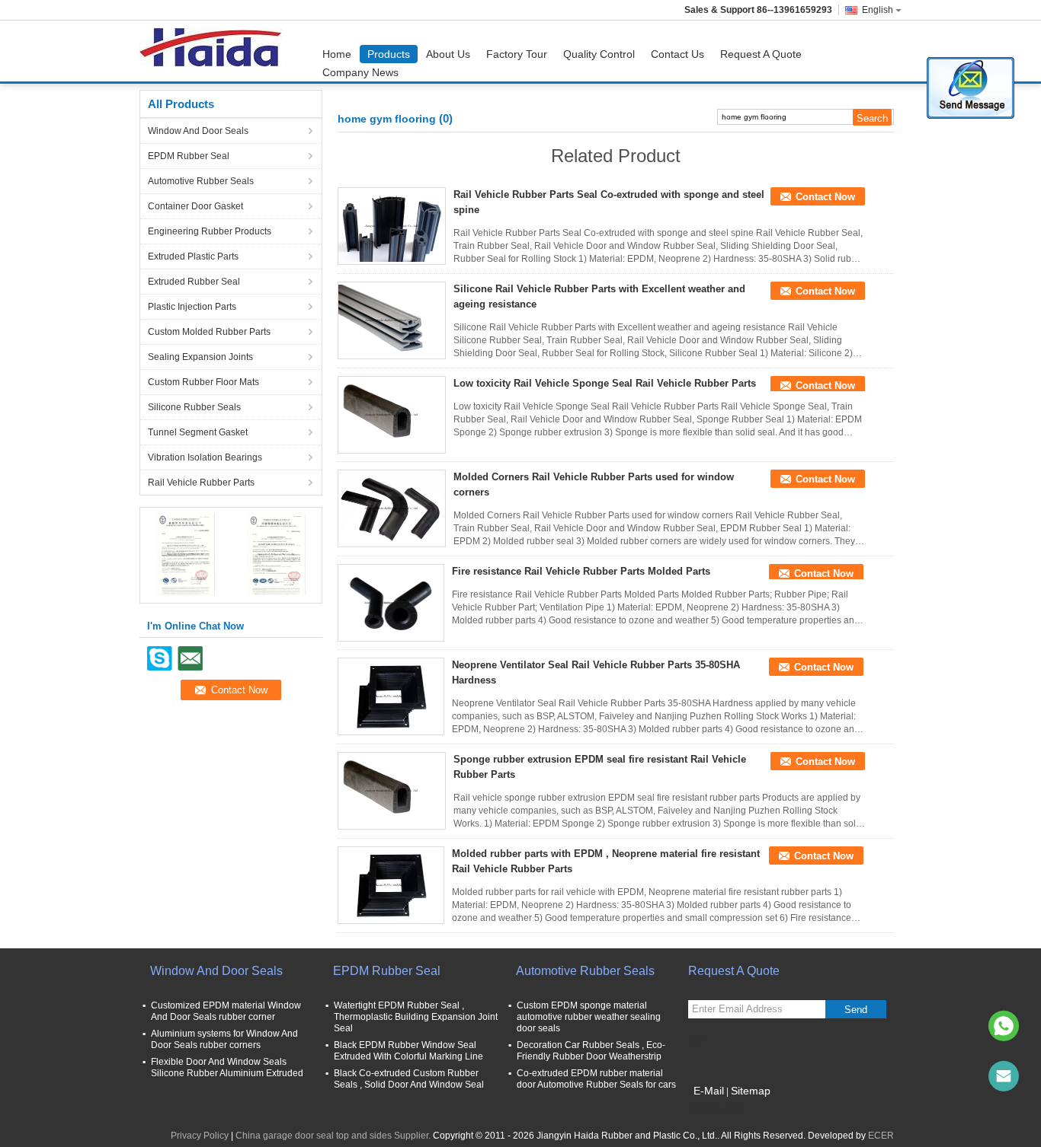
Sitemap (750, 1091)
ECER (881, 1135)
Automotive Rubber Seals (201, 181)
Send (855, 1009)
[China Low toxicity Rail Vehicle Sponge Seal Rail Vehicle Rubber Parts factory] (392, 415)
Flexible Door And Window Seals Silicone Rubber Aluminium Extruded (227, 1067)
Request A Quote (761, 54)
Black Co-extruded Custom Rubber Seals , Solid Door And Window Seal (409, 1079)
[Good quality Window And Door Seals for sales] (185, 553)
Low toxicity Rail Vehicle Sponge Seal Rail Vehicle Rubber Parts (604, 383)
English (877, 10)
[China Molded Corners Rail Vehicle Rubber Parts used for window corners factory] (392, 508)
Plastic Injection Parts (192, 306)
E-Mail (708, 1091)
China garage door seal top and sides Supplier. (334, 1135)
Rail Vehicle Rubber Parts (201, 482)
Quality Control (599, 54)
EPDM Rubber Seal (188, 156)
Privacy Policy (200, 1135)
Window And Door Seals (198, 131)
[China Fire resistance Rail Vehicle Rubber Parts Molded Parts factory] (391, 603)
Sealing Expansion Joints (200, 357)
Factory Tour (516, 54)
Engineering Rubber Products (209, 231)
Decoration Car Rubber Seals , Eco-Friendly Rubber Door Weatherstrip (591, 1051)
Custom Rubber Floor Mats (203, 382)
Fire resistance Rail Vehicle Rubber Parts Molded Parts (581, 571)
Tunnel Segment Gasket (198, 432)
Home (336, 54)
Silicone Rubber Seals (194, 407)
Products (388, 54)
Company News (360, 72)
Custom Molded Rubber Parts (209, 332)
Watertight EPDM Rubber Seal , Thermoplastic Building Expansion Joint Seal (416, 1017)
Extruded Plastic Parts (193, 256)
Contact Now (825, 196)
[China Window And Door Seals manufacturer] (214, 51)
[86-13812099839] (1003, 1025)
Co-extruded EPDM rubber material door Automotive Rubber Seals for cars (596, 1079)
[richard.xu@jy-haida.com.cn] (1003, 1076)
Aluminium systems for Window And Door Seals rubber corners (224, 1039)
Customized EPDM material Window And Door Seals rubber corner (226, 1011)
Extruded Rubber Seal (194, 281)
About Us (448, 54)
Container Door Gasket (195, 206)
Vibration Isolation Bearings (205, 457)
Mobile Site (720, 1109)
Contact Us (677, 54)
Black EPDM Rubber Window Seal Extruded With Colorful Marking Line (408, 1051)
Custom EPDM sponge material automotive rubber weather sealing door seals (589, 1017)
